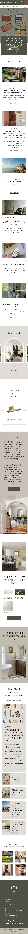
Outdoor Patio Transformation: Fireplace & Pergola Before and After (14, 90)
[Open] (7, 857)
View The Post (14, 103)
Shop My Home (14, 693)
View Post (7, 768)
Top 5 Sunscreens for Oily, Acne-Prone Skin (14, 180)
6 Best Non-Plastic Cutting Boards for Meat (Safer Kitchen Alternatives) (14, 44)
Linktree (8, 901)
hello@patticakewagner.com (14, 923)
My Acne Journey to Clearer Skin (14, 305)
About (7, 896)
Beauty (10, 175)
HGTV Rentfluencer (14, 701)
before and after (10, 84)
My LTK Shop (14, 698)
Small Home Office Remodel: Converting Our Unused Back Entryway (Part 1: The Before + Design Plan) (14, 134)
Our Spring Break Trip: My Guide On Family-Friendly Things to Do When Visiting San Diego (18, 808)
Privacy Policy (10, 904)
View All (14, 396)
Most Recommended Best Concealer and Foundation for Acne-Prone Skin (14, 734)
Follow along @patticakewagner (14, 846)
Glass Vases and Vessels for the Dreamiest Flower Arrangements (18, 826)
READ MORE (14, 618)
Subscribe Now (14, 3)
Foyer (14, 367)
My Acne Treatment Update (14, 264)
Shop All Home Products (14, 695)
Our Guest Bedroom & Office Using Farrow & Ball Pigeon (14, 223)
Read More (14, 51)
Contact (8, 899)
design (10, 128)
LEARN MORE (14, 489)
